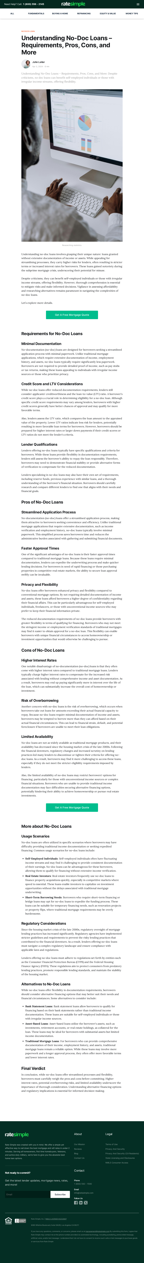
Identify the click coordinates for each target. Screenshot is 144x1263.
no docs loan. (28, 31)
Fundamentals (36, 13)
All (12, 13)
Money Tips (132, 13)
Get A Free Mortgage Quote (72, 314)
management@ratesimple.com (97, 1231)
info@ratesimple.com (83, 1193)
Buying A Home (60, 13)
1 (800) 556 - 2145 (33, 4)
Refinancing (84, 13)
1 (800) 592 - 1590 (83, 1184)
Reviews (78, 1149)
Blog (76, 1153)
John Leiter (38, 62)
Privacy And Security (115, 1149)
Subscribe (60, 1194)
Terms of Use (111, 1144)
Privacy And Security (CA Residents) (122, 1153)
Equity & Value (108, 13)
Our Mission (79, 1144)
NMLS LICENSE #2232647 (56, 1219)
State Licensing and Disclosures (120, 1158)
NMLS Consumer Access (116, 1162)
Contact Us (79, 1158)
